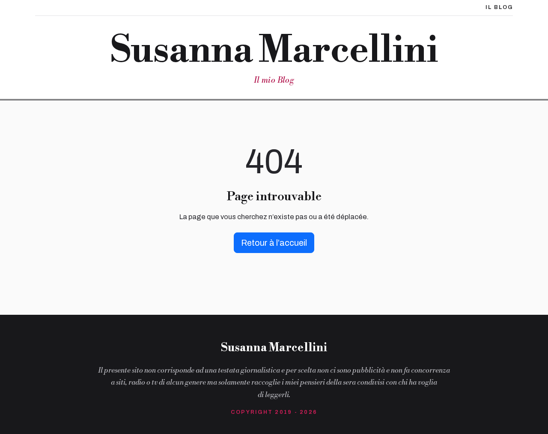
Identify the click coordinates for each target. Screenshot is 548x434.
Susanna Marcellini (274, 50)
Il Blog (499, 7)
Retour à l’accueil (274, 242)
